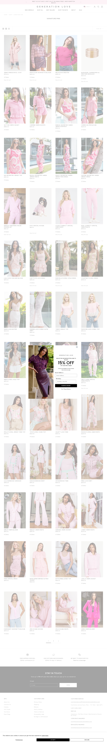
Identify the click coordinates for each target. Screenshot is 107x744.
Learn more (45, 735)
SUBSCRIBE (66, 385)
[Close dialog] (77, 347)
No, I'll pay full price (66, 389)
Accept (53, 739)
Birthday (58, 378)
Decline (87, 739)
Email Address (59, 372)
